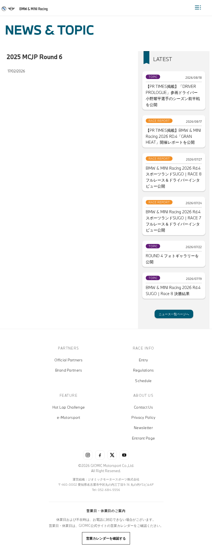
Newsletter (143, 427)
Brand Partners (68, 370)
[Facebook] (100, 455)
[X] (112, 455)
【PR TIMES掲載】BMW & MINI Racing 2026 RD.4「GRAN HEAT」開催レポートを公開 (173, 136)
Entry (143, 359)
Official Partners (68, 359)
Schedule (143, 380)
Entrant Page (143, 438)
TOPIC (153, 77)
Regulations (143, 370)
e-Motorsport (68, 417)
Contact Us (143, 407)
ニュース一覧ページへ (174, 314)
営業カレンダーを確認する (106, 538)
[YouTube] (124, 455)
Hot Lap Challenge (68, 407)
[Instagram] (87, 455)
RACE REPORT (159, 121)
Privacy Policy (143, 417)
